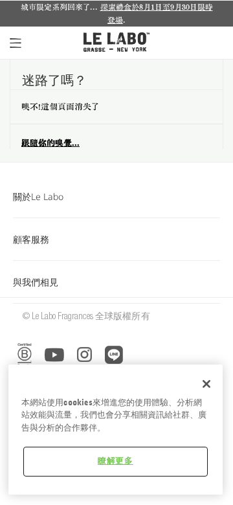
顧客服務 (31, 239)
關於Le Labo (38, 196)
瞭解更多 (115, 461)
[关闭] (206, 384)
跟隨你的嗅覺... (50, 143)
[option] (116, 14)
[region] (115, 430)
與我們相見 (35, 282)
